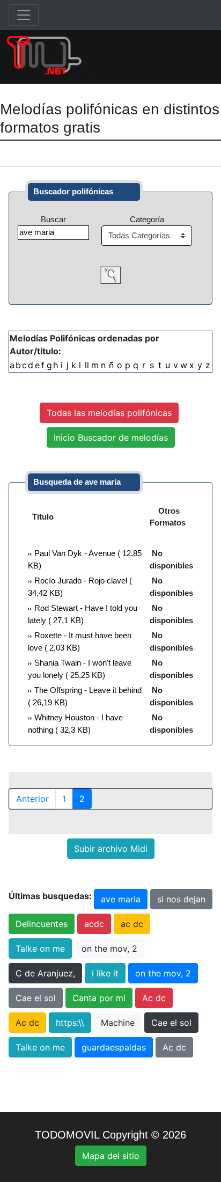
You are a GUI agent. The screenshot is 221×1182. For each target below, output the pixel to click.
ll (87, 365)
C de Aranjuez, (45, 973)
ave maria (121, 899)
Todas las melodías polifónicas (109, 412)
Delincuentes (42, 923)
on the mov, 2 (109, 948)
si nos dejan (181, 899)
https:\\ (70, 1022)
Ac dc (154, 998)
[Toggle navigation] (24, 15)
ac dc (132, 923)
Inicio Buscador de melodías (111, 437)
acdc (94, 923)
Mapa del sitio (110, 1155)
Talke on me (40, 948)
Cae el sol (36, 998)
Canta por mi (99, 998)
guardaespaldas (114, 1047)
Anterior (32, 798)
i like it (105, 973)
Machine (118, 1022)
